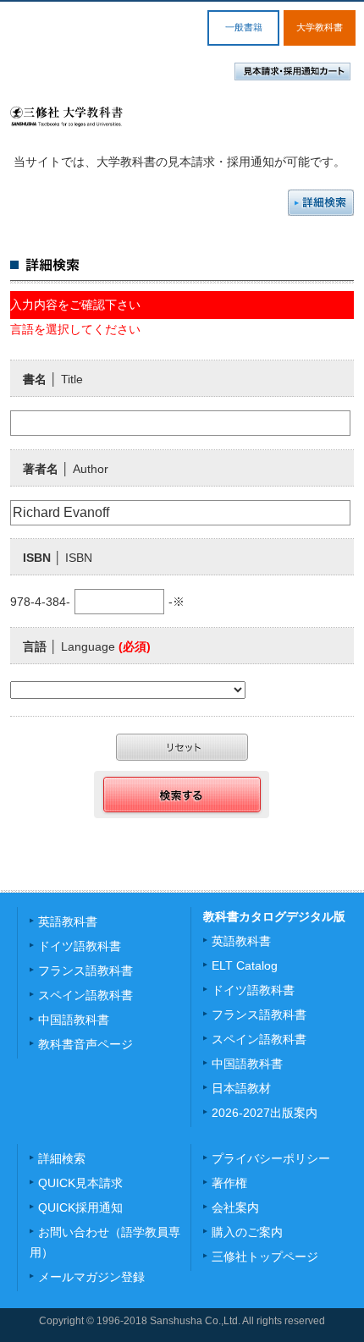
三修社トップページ (265, 1256)
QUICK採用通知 (80, 1207)
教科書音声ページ (85, 1044)
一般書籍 (243, 27)
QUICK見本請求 (80, 1183)
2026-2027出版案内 (264, 1112)
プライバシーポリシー (271, 1158)
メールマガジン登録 (91, 1277)
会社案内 (235, 1207)
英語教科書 (67, 921)
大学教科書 (319, 27)
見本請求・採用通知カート (292, 71)
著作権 (229, 1183)
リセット (182, 747)
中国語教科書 (73, 1019)
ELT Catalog (245, 965)
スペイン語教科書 (85, 995)
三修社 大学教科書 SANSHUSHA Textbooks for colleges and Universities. (66, 116)
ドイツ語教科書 (79, 946)
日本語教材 (241, 1088)
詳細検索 (321, 203)
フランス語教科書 (85, 970)
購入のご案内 (247, 1232)
